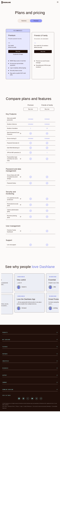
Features (4, 346)
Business (24, 20)
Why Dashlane (6, 339)
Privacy (17, 406)
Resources (5, 368)
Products (5, 332)
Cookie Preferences (28, 406)
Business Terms (11, 406)
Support (4, 375)
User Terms (4, 406)
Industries (5, 361)
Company (4, 382)
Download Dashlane (7, 389)
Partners (4, 353)
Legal (21, 406)
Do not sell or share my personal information (42, 406)
